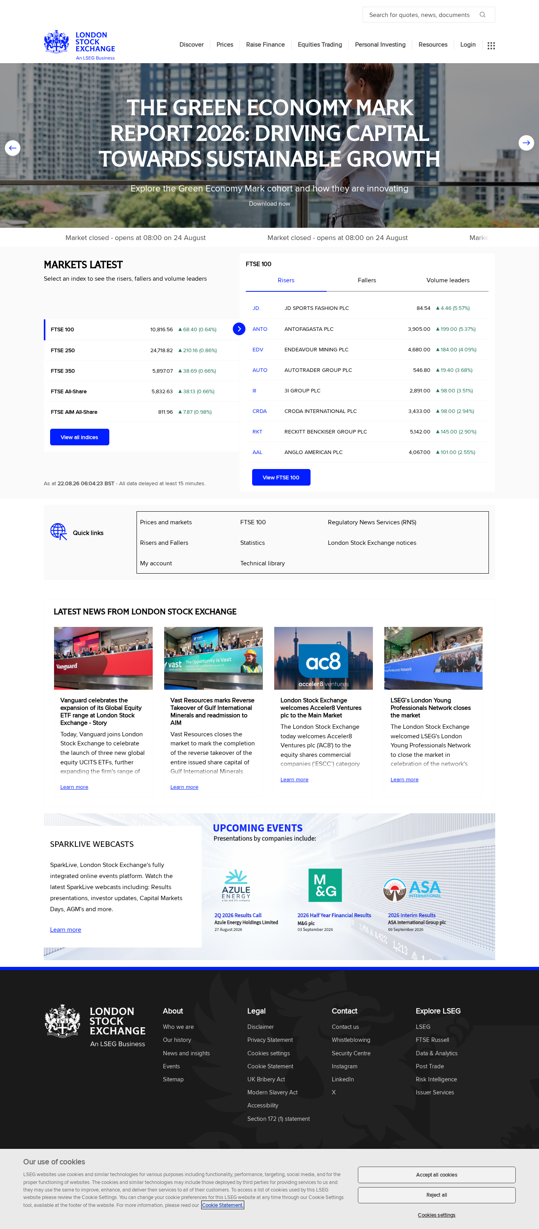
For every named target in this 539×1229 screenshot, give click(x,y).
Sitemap (173, 1079)
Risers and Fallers (164, 542)
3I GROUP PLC (302, 390)
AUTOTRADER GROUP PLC (318, 369)
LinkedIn (343, 1079)
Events (171, 1066)
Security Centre (351, 1053)
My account (156, 563)
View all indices (79, 437)
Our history (177, 1040)
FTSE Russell (432, 1040)
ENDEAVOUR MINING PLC (316, 349)
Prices (225, 44)
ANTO (260, 329)
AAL (257, 452)
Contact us (345, 1027)
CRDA (260, 411)
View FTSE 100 (281, 477)
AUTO (260, 370)
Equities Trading (320, 44)
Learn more (74, 786)
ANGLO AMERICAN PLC (313, 452)
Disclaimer (260, 1027)
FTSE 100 (258, 263)
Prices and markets (166, 522)
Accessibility (262, 1105)
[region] (269, 1189)
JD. (256, 308)
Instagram (344, 1066)
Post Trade (430, 1066)
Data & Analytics (437, 1053)
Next (526, 145)
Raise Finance (265, 44)
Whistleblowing (351, 1040)
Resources (433, 44)
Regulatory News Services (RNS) (372, 522)
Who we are (178, 1027)
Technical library (262, 563)
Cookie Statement (270, 1066)
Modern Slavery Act (272, 1092)
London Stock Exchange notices (372, 542)
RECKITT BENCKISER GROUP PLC (325, 431)
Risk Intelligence (436, 1079)
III (254, 390)
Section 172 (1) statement (278, 1119)
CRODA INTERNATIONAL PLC (320, 411)
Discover (192, 44)
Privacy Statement (270, 1040)
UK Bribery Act (266, 1079)
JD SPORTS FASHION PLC (316, 307)
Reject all (437, 1195)
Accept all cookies (436, 1174)
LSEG (423, 1027)
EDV (258, 349)
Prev (12, 145)
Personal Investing (380, 44)
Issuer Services (435, 1092)
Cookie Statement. (222, 1204)
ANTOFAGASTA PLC (308, 328)
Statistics (252, 542)
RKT (257, 431)
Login (468, 44)
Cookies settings (436, 1214)
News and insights (186, 1053)
